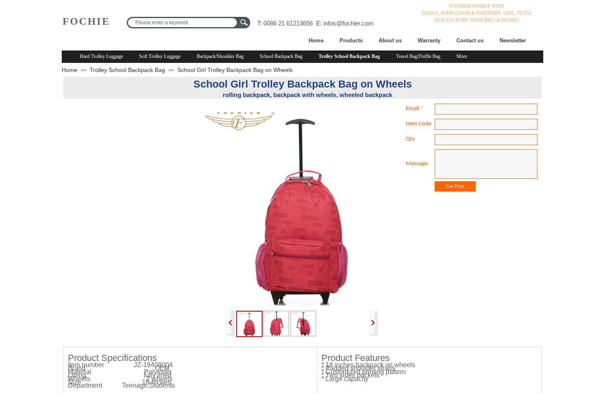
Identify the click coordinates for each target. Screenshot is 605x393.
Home (316, 40)
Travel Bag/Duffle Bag (418, 56)
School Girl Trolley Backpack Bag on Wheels (235, 70)
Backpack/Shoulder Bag (220, 56)
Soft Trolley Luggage (160, 56)
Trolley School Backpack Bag (349, 56)
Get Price (455, 186)
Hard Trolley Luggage (101, 56)
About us (390, 40)
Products (351, 40)
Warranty (429, 40)
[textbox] (182, 22)
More (461, 56)
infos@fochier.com (348, 23)
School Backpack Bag (281, 56)
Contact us (470, 40)
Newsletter (513, 40)
